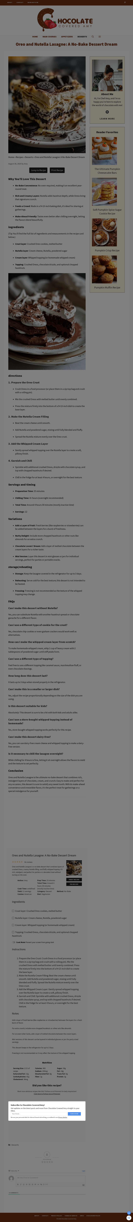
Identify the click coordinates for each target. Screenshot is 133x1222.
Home (35, 36)
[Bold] (17, 1184)
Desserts (82, 36)
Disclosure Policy (93, 1215)
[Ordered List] (29, 1184)
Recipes (19, 157)
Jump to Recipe (38, 170)
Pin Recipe (74, 884)
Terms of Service (71, 1215)
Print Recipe (57, 170)
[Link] (41, 1184)
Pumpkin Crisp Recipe (107, 250)
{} (44, 1184)
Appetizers (67, 36)
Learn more (107, 118)
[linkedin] (125, 2)
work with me (33, 2)
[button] (92, 36)
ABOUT (36, 1215)
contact (20, 2)
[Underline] (23, 1184)
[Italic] (20, 1184)
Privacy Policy (56, 1215)
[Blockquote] (35, 1184)
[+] (47, 1184)
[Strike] (26, 1184)
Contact (45, 1215)
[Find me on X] (107, 112)
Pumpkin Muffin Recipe (107, 287)
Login (83, 1171)
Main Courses (49, 36)
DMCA (82, 1215)
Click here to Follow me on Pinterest (47, 1094)
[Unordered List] (32, 1184)
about (9, 2)
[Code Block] (38, 1184)
